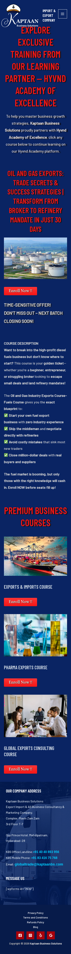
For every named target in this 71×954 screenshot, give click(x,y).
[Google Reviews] (51, 935)
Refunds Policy (35, 922)
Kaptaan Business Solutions (46, 943)
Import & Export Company (49, 15)
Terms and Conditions (35, 917)
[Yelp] (41, 935)
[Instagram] (30, 935)
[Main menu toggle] (62, 13)
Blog (35, 927)
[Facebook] (20, 935)
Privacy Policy (35, 913)
